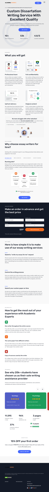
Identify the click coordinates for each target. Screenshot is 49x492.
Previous (38, 389)
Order (38, 3)
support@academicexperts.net (34, 485)
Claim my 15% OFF (24, 451)
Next (42, 389)
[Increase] (43, 225)
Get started (24, 29)
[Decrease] (26, 225)
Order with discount (34, 229)
